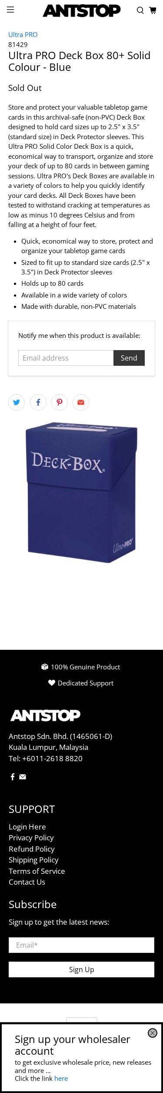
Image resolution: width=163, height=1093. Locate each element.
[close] (152, 1033)
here (61, 1078)
